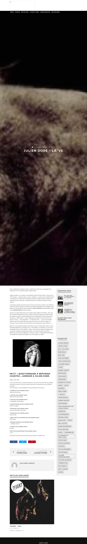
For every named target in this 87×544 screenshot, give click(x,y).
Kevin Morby (62, 403)
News (12, 12)
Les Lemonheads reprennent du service (69, 303)
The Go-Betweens (64, 449)
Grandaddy (62, 379)
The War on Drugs (64, 460)
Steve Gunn (62, 440)
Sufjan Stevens (64, 443)
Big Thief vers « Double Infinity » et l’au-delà (69, 296)
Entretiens (25, 12)
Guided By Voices (64, 382)
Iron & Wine (62, 391)
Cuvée (60, 367)
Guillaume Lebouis (37, 147)
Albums (17, 12)
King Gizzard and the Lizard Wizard (65, 407)
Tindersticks (63, 463)
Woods (60, 472)
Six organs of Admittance (63, 436)
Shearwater (69, 432)
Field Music (62, 376)
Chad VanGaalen (64, 361)
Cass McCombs (63, 358)
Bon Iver (61, 355)
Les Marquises (63, 414)
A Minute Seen (34, 12)
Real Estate (62, 423)
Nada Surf (62, 420)
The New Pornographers (64, 456)
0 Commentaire (18, 530)
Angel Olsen (62, 346)
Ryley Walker (63, 429)
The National (63, 452)
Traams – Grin (15, 526)
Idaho (60, 385)
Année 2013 (45, 147)
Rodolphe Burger (64, 426)
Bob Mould (62, 352)
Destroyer (62, 373)
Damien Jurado (63, 370)
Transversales (45, 12)
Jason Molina (63, 397)
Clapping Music (63, 364)
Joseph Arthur (63, 400)
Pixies (70, 420)
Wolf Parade (63, 469)
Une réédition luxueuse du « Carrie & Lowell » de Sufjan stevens (69, 311)
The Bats (61, 446)
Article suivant (43, 450)
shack (60, 432)
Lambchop (61, 411)
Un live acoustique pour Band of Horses (40, 453)
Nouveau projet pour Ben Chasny (22, 453)
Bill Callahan (63, 349)
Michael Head (63, 417)
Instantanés (55, 12)
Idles (66, 385)
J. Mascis (61, 394)
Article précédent (21, 450)
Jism (10, 528)
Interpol (61, 388)
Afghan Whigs (63, 343)
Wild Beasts (62, 466)
